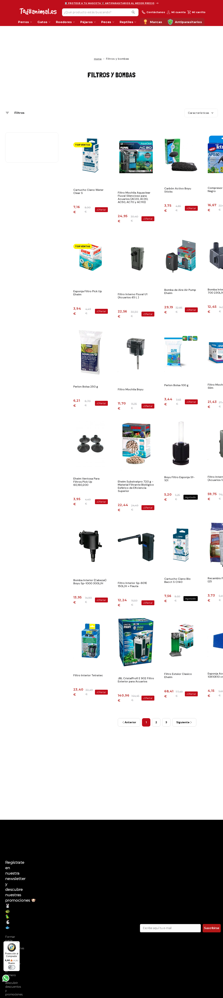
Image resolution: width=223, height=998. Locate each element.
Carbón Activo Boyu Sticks (177, 190)
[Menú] (18, 943)
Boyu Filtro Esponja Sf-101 (179, 478)
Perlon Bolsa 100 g (176, 385)
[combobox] (100, 12)
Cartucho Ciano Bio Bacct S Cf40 (177, 580)
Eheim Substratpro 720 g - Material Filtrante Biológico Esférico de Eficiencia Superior (136, 486)
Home (98, 58)
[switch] (11, 967)
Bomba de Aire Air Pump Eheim (180, 291)
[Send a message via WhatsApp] (6, 978)
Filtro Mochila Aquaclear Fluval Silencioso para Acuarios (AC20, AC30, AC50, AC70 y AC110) (134, 197)
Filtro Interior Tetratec (88, 675)
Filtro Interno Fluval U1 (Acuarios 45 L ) (132, 295)
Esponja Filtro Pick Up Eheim (87, 292)
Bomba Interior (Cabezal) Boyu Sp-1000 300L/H (89, 581)
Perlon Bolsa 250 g (85, 386)
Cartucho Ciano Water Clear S (88, 191)
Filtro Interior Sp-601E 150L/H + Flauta (132, 584)
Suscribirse (211, 928)
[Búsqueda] (133, 12)
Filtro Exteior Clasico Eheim (178, 675)
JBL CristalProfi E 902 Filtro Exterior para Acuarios (136, 679)
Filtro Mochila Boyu (130, 389)
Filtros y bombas (111, 75)
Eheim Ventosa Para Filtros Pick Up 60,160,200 (86, 482)
